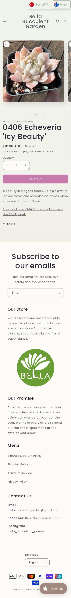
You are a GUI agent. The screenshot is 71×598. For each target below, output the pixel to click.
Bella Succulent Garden (29, 589)
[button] (5, 21)
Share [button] (11, 224)
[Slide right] (44, 114)
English (33, 562)
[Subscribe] (59, 292)
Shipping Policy (18, 464)
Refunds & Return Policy (25, 456)
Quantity (8, 158)
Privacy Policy (17, 482)
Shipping (23, 151)
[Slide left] (27, 114)
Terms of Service (20, 473)
